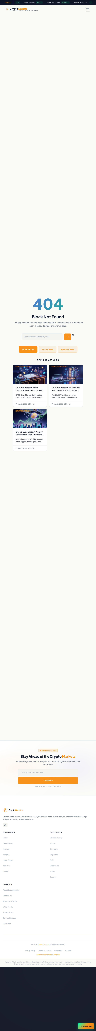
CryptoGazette (43, 945)
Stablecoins (54, 866)
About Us (6, 866)
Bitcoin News (47, 349)
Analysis (6, 855)
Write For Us (8, 907)
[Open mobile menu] (87, 9)
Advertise (87, 1026)
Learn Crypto (8, 860)
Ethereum (54, 849)
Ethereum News (67, 349)
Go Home (29, 349)
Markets (6, 849)
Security (53, 877)
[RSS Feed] (5, 825)
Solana (52, 871)
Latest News (8, 843)
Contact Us (7, 896)
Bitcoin (52, 843)
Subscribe (48, 780)
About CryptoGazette (11, 890)
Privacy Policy (8, 912)
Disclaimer (7, 924)
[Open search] (81, 9)
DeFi (52, 860)
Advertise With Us (10, 901)
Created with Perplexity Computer (48, 955)
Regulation (54, 855)
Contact (6, 871)
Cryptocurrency (56, 838)
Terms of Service (9, 918)
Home (5, 838)
